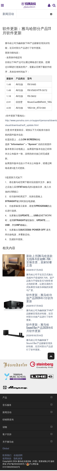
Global (6, 448)
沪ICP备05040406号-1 (16, 463)
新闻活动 (8, 14)
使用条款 (7, 458)
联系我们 (7, 455)
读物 (5, 426)
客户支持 (7, 434)
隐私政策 (18, 458)
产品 (5, 397)
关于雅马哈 (8, 441)
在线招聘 (18, 455)
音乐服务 (7, 404)
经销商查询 (8, 419)
